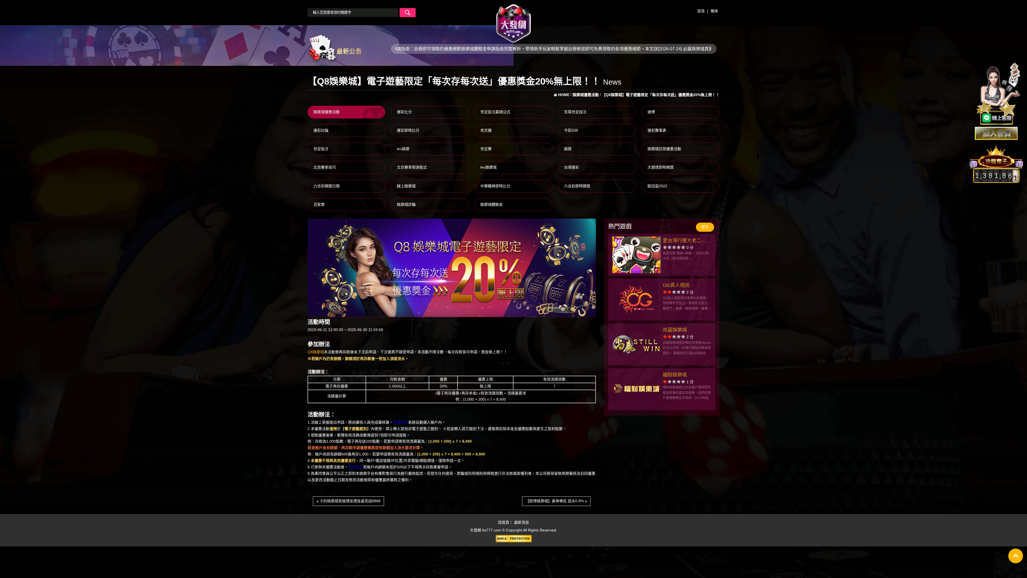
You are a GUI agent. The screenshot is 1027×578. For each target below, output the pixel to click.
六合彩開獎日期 (326, 186)
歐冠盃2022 (657, 186)
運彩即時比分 (408, 130)
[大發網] (513, 21)
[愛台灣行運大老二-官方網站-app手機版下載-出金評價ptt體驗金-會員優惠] (636, 255)
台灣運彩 (571, 167)
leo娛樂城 (488, 167)
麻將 (568, 149)
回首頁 (503, 522)
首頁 (701, 11)
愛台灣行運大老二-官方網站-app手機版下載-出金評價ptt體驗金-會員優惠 (686, 241)
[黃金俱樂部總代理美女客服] (998, 94)
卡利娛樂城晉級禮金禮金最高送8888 (350, 501)
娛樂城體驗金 (491, 204)
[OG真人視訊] (636, 299)
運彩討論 (320, 130)
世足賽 (486, 149)
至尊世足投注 (575, 112)
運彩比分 (404, 112)
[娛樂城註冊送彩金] (996, 133)
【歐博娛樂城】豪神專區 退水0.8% (555, 501)
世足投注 (320, 149)
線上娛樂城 (406, 186)
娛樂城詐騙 (406, 204)
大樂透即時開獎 (660, 167)
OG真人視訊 (676, 285)
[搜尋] (408, 12)
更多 (705, 227)
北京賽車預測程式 (412, 167)
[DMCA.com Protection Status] (513, 538)
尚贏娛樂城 (675, 330)
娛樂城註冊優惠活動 (664, 149)
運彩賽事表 (656, 130)
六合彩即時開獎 (577, 186)
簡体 (714, 11)
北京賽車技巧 (324, 167)
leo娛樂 (403, 149)
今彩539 (571, 130)
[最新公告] (335, 48)
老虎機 (486, 130)
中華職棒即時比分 (495, 186)
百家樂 (319, 204)
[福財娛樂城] (636, 389)
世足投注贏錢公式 (495, 112)
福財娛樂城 (675, 375)
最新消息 (521, 522)
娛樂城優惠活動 (326, 112)
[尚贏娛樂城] (636, 344)
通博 (651, 112)
